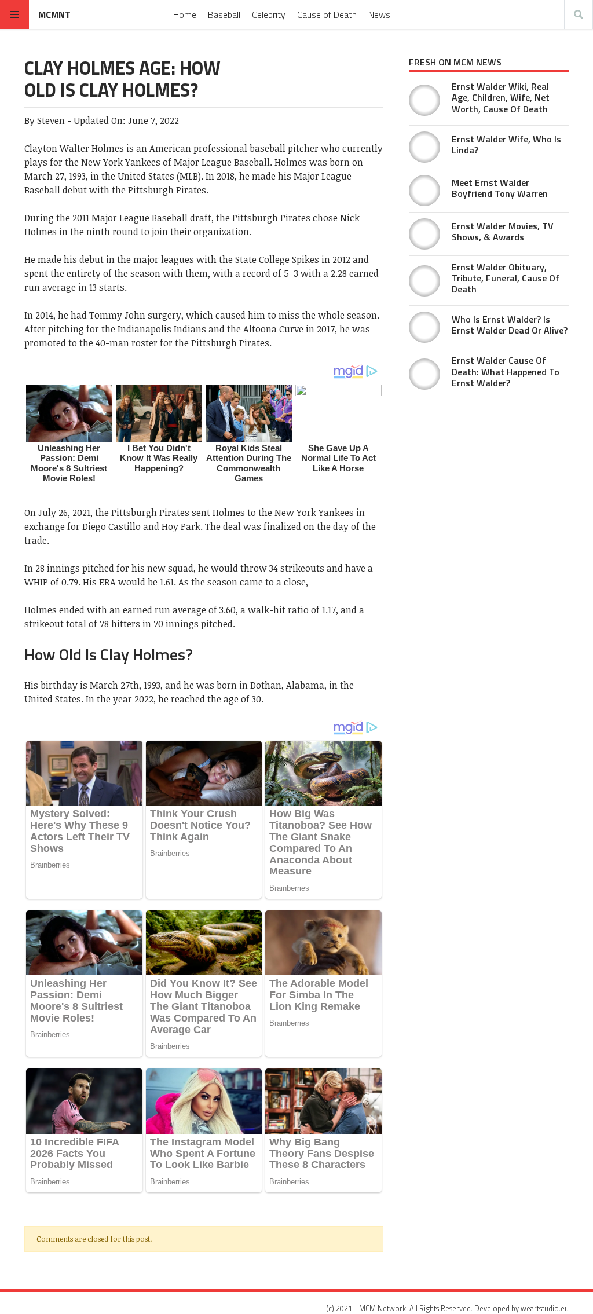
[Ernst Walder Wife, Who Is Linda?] (424, 147)
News (379, 14)
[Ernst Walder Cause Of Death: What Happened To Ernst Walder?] (424, 374)
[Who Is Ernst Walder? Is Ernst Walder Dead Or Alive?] (424, 327)
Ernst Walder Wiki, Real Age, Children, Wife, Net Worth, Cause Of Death (501, 97)
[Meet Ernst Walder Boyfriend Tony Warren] (424, 190)
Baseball (224, 14)
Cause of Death (327, 14)
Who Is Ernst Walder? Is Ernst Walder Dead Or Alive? (510, 324)
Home (184, 14)
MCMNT (54, 14)
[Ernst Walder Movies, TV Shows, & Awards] (424, 234)
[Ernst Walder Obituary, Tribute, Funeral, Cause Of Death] (424, 281)
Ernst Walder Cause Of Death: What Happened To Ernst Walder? (505, 371)
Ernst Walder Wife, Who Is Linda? (506, 144)
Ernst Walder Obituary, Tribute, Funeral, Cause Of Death (505, 278)
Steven (51, 120)
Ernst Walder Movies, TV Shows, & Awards (503, 231)
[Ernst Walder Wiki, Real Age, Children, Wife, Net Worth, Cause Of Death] (424, 100)
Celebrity (268, 14)
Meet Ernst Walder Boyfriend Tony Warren (500, 187)
